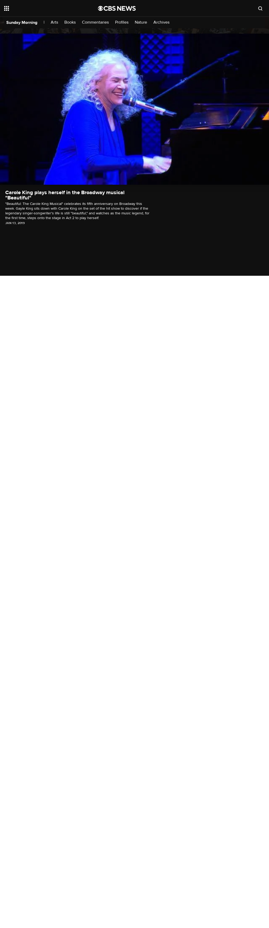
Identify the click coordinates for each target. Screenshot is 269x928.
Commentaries (95, 22)
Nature (141, 22)
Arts (54, 22)
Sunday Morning (21, 22)
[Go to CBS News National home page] (117, 8)
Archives (161, 22)
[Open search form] (260, 8)
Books (70, 22)
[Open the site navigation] (41, 8)
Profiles (121, 22)
